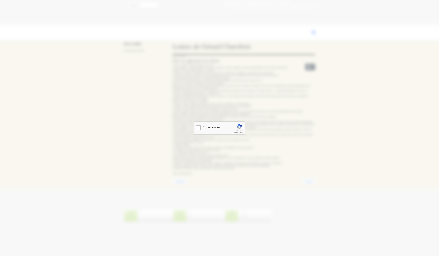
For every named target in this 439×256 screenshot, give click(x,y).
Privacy (236, 132)
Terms (241, 132)
